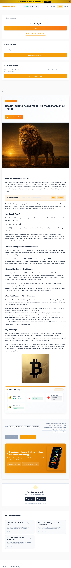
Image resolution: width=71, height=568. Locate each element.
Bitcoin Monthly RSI (11, 100)
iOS (54, 197)
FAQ (67, 6)
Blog (60, 6)
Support (20, 567)
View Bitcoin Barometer (36, 55)
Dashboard (52, 6)
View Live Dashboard (28, 437)
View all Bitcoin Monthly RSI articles (36, 33)
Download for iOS (15, 464)
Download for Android (31, 464)
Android (61, 197)
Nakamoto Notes (8, 7)
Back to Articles (12, 437)
